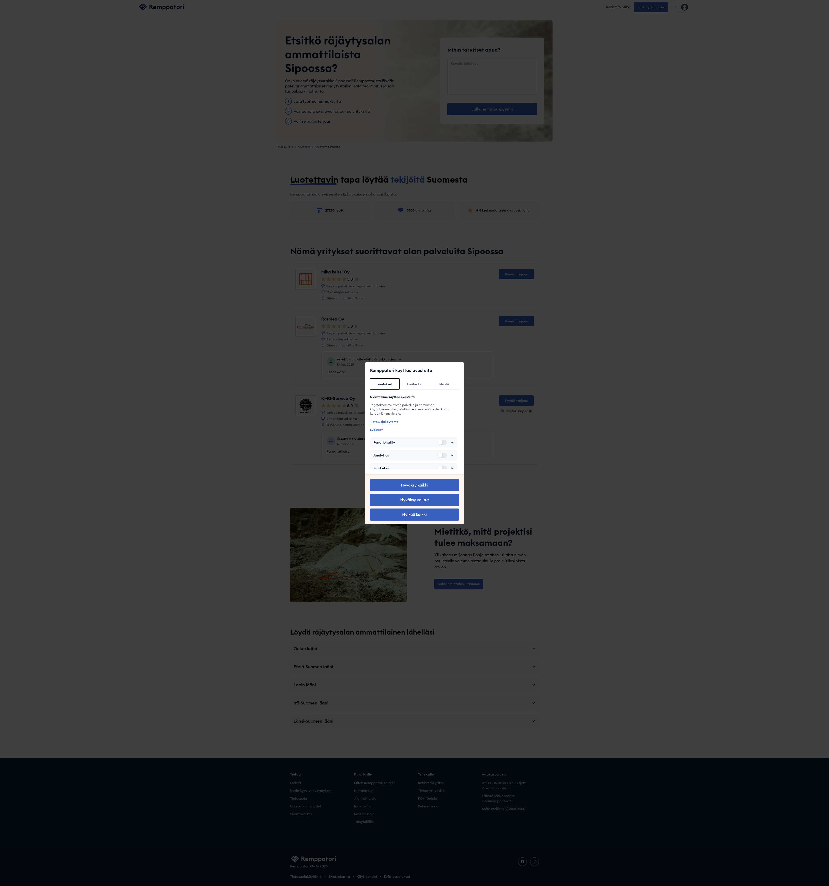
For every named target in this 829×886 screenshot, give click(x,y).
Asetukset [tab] (385, 384)
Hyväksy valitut (414, 499)
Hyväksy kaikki (414, 485)
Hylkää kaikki (414, 514)
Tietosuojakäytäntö (384, 422)
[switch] (442, 442)
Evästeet (376, 430)
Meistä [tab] (444, 384)
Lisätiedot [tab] (414, 384)
